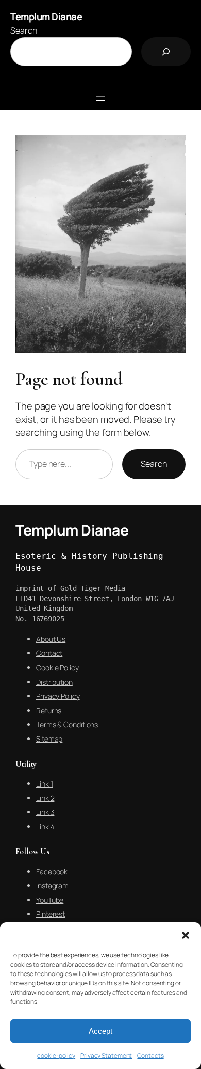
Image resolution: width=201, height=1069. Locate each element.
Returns (48, 710)
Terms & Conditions (67, 724)
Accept (100, 1031)
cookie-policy (56, 1055)
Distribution (54, 682)
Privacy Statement (106, 1055)
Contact (49, 653)
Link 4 (45, 826)
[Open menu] (100, 98)
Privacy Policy (58, 696)
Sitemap (49, 739)
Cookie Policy (57, 667)
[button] (185, 935)
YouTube (49, 900)
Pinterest (50, 914)
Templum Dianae (46, 16)
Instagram (52, 885)
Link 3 (45, 812)
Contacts (150, 1055)
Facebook (52, 871)
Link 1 (44, 784)
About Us (50, 639)
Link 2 (45, 798)
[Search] (166, 51)
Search (23, 30)
